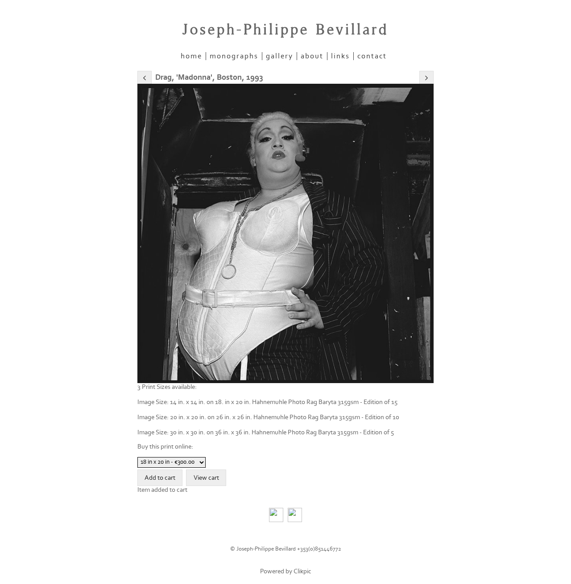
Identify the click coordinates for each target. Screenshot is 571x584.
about (312, 56)
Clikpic (302, 571)
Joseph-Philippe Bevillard (285, 29)
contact (372, 56)
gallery (279, 56)
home (191, 56)
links (340, 56)
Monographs (234, 56)
